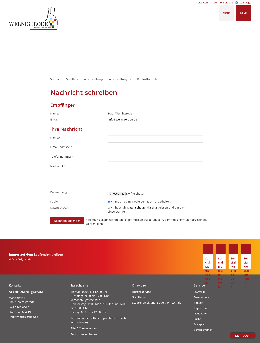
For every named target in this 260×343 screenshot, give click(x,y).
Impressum (200, 308)
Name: (55, 137)
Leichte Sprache (223, 2)
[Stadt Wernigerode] (37, 304)
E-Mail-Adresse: (61, 147)
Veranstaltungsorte (121, 79)
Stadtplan (199, 324)
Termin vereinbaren (84, 334)
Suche (197, 319)
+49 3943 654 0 (19, 307)
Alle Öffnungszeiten (84, 328)
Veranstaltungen (94, 79)
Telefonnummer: (62, 156)
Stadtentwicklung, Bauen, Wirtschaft (156, 302)
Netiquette (200, 313)
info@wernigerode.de (122, 119)
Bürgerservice (141, 292)
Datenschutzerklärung (142, 207)
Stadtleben (73, 79)
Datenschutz (201, 297)
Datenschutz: (59, 207)
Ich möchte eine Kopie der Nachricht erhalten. (140, 201)
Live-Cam (203, 2)
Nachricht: (57, 166)
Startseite (56, 79)
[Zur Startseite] (35, 18)
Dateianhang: (59, 192)
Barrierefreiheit (203, 329)
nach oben (242, 335)
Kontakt (198, 302)
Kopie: (54, 201)
